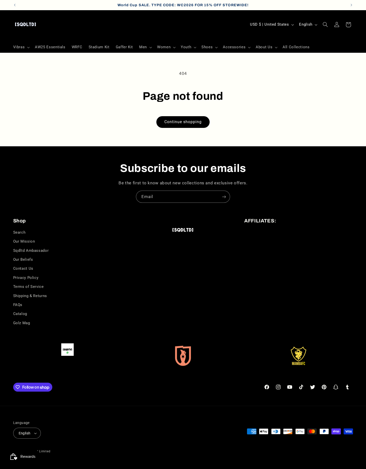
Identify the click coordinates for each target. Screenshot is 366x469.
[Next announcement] (351, 5)
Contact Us (23, 268)
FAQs (18, 305)
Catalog (20, 314)
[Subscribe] (224, 197)
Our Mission (24, 241)
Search (19, 232)
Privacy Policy (26, 277)
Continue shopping (183, 121)
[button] (21, 47)
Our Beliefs (23, 259)
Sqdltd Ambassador (31, 250)
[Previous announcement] (14, 5)
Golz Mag (21, 323)
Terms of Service (28, 286)
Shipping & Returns (30, 296)
